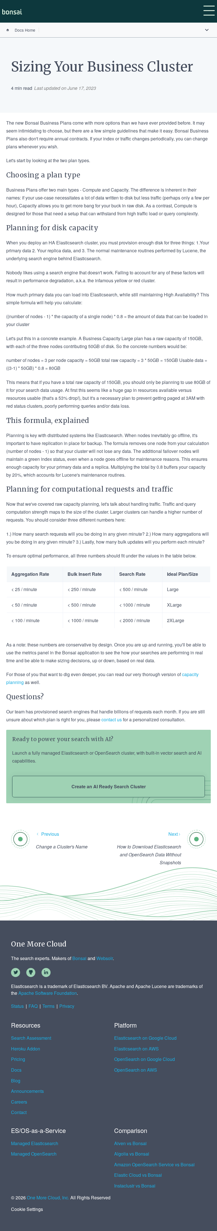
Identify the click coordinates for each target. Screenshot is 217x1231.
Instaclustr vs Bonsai (134, 1186)
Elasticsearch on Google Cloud (145, 1038)
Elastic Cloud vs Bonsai (138, 1175)
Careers (19, 1102)
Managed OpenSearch (34, 1154)
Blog (15, 1080)
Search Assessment (31, 1038)
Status (17, 1006)
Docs (16, 1070)
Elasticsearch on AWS (136, 1049)
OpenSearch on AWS (135, 1070)
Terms (48, 1006)
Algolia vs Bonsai (131, 1154)
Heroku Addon (25, 1049)
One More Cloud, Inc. (48, 1197)
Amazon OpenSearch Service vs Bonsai (154, 1164)
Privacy (66, 1006)
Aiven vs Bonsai (130, 1143)
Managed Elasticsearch (34, 1143)
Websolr (104, 958)
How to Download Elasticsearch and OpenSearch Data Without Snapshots (149, 854)
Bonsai (79, 958)
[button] (209, 11)
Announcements (27, 1091)
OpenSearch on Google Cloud (144, 1059)
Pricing (18, 1059)
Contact (19, 1112)
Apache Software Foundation (47, 993)
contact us (111, 719)
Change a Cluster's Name (62, 846)
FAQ (33, 1006)
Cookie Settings (27, 1209)
